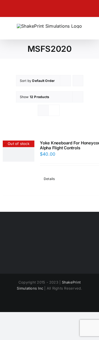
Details (49, 179)
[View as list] (54, 110)
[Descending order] (78, 80)
